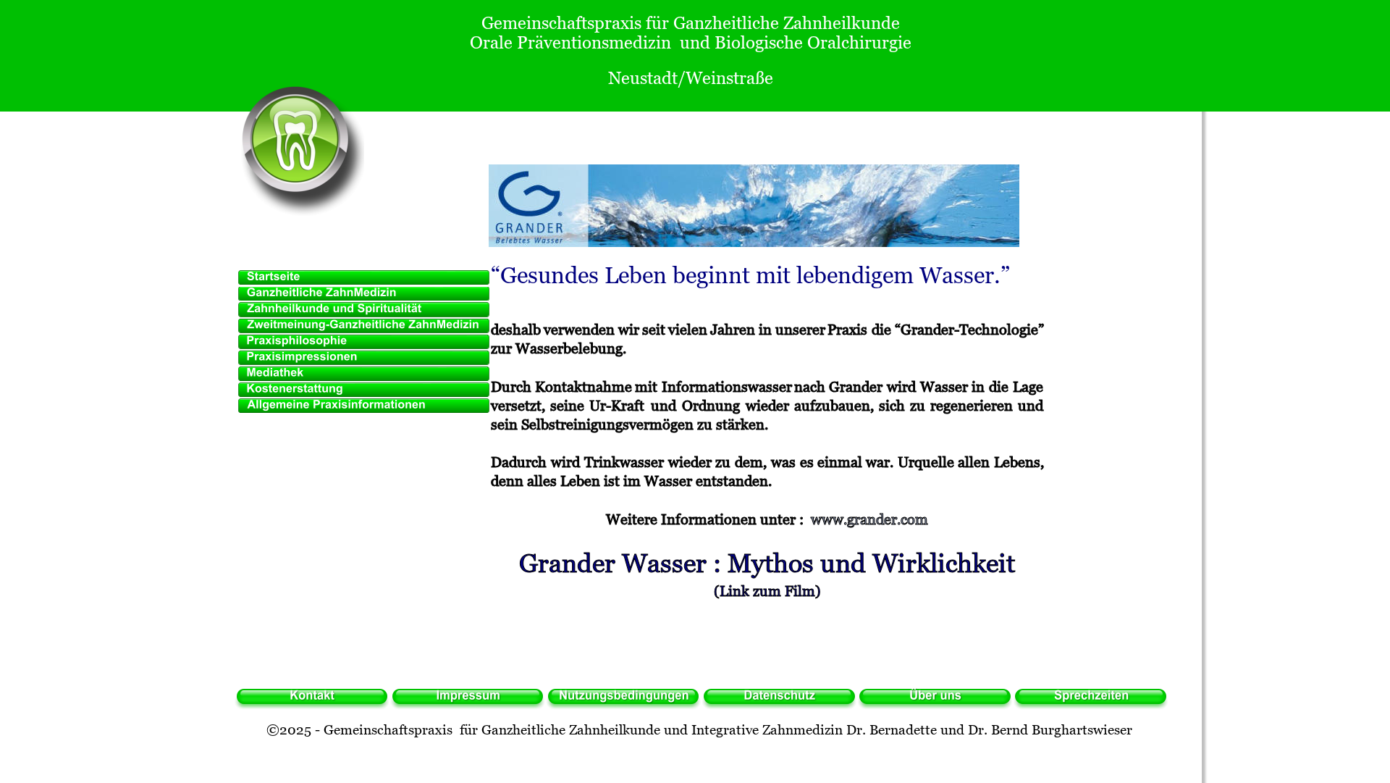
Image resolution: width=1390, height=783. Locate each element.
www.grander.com (869, 519)
